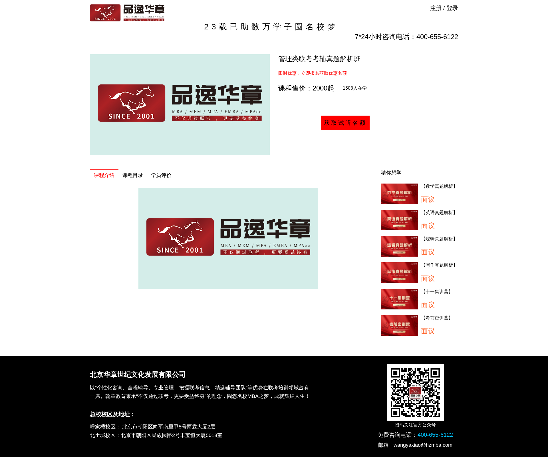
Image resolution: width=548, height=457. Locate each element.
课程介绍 (104, 175)
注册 (436, 8)
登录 (452, 8)
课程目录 (132, 175)
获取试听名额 (345, 123)
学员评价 (161, 175)
